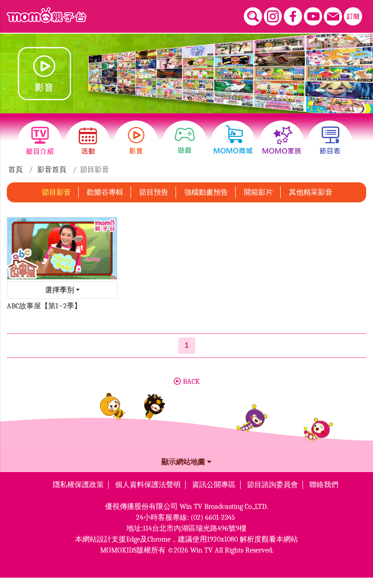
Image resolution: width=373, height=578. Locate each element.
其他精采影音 (311, 192)
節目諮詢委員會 (272, 485)
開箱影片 (258, 192)
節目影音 (56, 192)
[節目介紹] (39, 142)
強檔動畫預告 (206, 192)
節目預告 (153, 192)
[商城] (233, 142)
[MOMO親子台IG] (273, 16)
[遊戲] (184, 142)
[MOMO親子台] (46, 15)
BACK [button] (190, 381)
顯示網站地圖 (184, 462)
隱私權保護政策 (78, 485)
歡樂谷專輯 (105, 192)
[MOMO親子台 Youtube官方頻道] (313, 16)
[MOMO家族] (281, 142)
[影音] (136, 142)
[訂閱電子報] (353, 16)
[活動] (88, 142)
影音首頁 (51, 170)
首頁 (15, 170)
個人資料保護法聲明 (148, 485)
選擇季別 (59, 290)
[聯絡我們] (333, 16)
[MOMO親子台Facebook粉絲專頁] (293, 16)
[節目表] (329, 142)
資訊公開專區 (214, 485)
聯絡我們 (323, 485)
